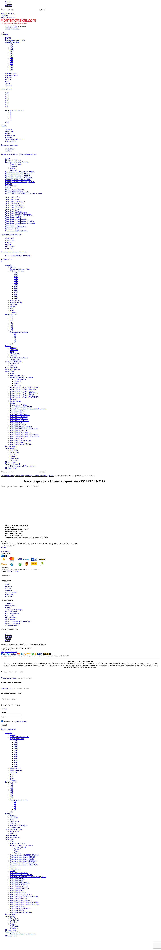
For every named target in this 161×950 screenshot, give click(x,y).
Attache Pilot (9, 240)
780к (11, 52)
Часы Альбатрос (11, 611)
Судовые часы (10, 141)
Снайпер (13, 170)
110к (11, 64)
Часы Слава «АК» (12, 199)
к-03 (6, 100)
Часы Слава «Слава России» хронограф (20, 223)
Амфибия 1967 (10, 73)
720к (11, 68)
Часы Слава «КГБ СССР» (14, 207)
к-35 (6, 94)
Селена (8, 188)
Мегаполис (9, 131)
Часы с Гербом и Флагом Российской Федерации (23, 193)
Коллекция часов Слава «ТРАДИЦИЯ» (20, 182)
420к (11, 46)
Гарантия (8, 586)
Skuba (7, 83)
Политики (9, 596)
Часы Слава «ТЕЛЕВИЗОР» (15, 227)
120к (11, 60)
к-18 (6, 98)
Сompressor (9, 248)
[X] (5, 556)
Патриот (8, 184)
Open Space (9, 238)
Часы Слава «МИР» (12, 209)
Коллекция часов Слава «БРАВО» (18, 176)
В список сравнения (8, 678)
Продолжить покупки (25, 678)
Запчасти (8, 151)
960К (11, 50)
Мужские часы (10, 930)
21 (10, 112)
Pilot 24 (8, 244)
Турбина (8, 85)
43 (10, 116)
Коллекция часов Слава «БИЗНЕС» (18, 174)
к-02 (6, 93)
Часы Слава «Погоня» (13, 211)
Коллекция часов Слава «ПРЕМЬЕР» (19, 178)
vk (6, 633)
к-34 (6, 104)
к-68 (6, 106)
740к (11, 70)
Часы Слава (19, 476)
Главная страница (7, 476)
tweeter (7, 641)
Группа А (13, 166)
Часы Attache (10, 619)
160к (11, 66)
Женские (8, 129)
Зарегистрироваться (8, 729)
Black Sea (8, 77)
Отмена (4, 709)
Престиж (8, 137)
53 (10, 118)
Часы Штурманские (12, 613)
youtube (8, 639)
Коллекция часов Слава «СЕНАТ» (18, 180)
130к (11, 62)
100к (11, 58)
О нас (7, 584)
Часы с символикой (12, 623)
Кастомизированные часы (15, 40)
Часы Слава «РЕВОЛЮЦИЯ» (16, 213)
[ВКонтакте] (2, 556)
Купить (3, 548)
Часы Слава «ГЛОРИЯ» (14, 203)
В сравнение (5, 551)
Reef (7, 81)
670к (11, 56)
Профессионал (10, 186)
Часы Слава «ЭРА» (12, 229)
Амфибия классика (12, 42)
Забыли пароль (21, 721)
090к (11, 54)
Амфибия (8, 604)
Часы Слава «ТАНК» (13, 225)
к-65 (6, 96)
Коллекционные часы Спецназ (16, 162)
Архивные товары (12, 625)
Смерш (12, 168)
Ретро (7, 133)
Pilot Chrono (9, 246)
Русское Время (10, 617)
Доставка (8, 590)
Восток (8, 608)
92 (10, 120)
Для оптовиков (10, 592)
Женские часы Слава (13, 160)
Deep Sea (8, 242)
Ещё (2, 32)
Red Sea (8, 79)
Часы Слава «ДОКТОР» (14, 205)
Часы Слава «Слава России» (16, 219)
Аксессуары (9, 149)
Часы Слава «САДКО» (13, 217)
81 (10, 114)
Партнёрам (9, 594)
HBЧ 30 (8, 38)
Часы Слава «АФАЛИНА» (15, 201)
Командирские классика (14, 110)
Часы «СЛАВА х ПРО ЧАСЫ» (16, 192)
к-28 (6, 102)
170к (11, 48)
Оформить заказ (7, 688)
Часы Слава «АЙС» (12, 197)
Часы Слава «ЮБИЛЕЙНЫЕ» (16, 231)
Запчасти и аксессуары (13, 610)
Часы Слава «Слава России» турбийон (19, 221)
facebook (8, 635)
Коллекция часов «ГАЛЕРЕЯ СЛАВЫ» (20, 172)
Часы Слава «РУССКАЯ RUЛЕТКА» (19, 215)
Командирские (10, 606)
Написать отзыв (13, 571)
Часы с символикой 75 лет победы (18, 255)
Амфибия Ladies (11, 75)
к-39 (6, 122)
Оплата (8, 588)
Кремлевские (10, 135)
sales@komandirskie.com (9, 652)
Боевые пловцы (15, 164)
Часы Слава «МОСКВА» (14, 190)
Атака (7, 158)
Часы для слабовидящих (14, 139)
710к (11, 44)
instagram (8, 637)
